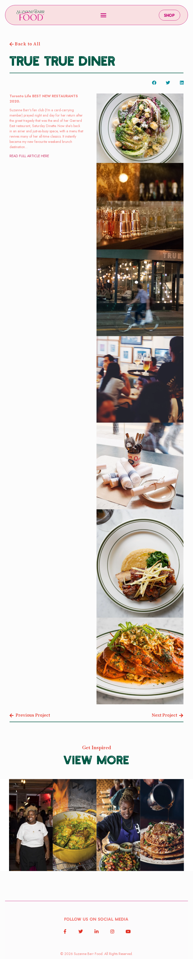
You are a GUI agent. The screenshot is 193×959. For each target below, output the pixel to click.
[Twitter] (80, 931)
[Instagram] (112, 931)
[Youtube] (128, 931)
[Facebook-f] (65, 931)
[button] (103, 15)
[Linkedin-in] (96, 931)
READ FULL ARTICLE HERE (29, 155)
